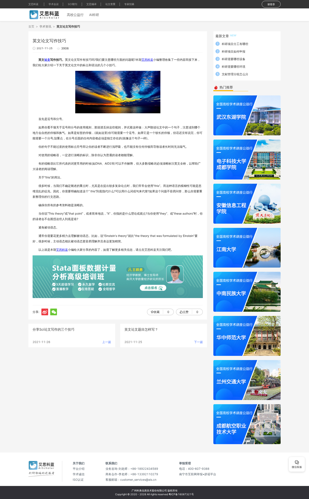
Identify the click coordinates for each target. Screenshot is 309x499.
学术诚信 (79, 474)
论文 (47, 59)
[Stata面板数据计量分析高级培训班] (118, 276)
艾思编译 (91, 4)
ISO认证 (78, 479)
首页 (31, 26)
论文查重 (110, 4)
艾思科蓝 (33, 4)
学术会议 (54, 4)
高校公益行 (75, 15)
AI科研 (94, 15)
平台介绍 (79, 468)
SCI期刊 (72, 4)
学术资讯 (45, 26)
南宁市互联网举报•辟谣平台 (197, 474)
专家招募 (129, 4)
